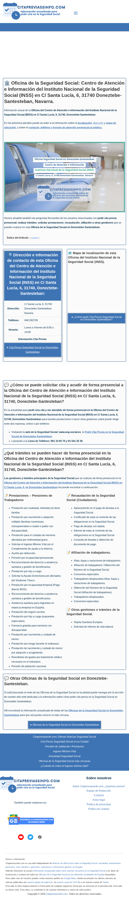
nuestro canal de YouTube (69, 882)
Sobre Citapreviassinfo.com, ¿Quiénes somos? (99, 786)
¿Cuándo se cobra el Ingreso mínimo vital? (64, 766)
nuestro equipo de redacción (40, 882)
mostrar (34, 238)
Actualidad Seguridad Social (65, 756)
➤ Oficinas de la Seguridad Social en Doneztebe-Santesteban (64, 724)
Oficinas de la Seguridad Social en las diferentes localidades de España (71, 874)
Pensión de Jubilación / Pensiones (64, 746)
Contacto (99, 795)
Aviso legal (99, 799)
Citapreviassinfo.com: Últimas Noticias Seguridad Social (64, 736)
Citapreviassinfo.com (57, 894)
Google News (70, 878)
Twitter (106, 882)
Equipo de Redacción (99, 790)
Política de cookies (98, 809)
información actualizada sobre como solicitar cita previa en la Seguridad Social (69, 871)
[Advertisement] (64, 54)
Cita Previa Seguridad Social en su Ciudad (65, 741)
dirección (98, 123)
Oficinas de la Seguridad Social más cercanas (64, 761)
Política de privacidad (99, 804)
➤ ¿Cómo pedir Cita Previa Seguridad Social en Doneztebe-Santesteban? (96, 318)
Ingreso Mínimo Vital (64, 751)
